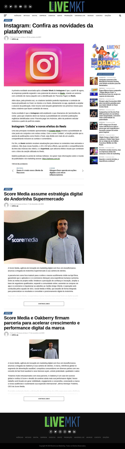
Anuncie (91, 15)
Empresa (43, 15)
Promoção (68, 15)
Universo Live (80, 15)
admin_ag (15, 39)
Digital (34, 15)
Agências (17, 15)
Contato (99, 15)
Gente (59, 15)
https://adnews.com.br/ (51, 159)
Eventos (52, 15)
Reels (62, 93)
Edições (108, 15)
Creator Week (55, 131)
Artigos (27, 15)
